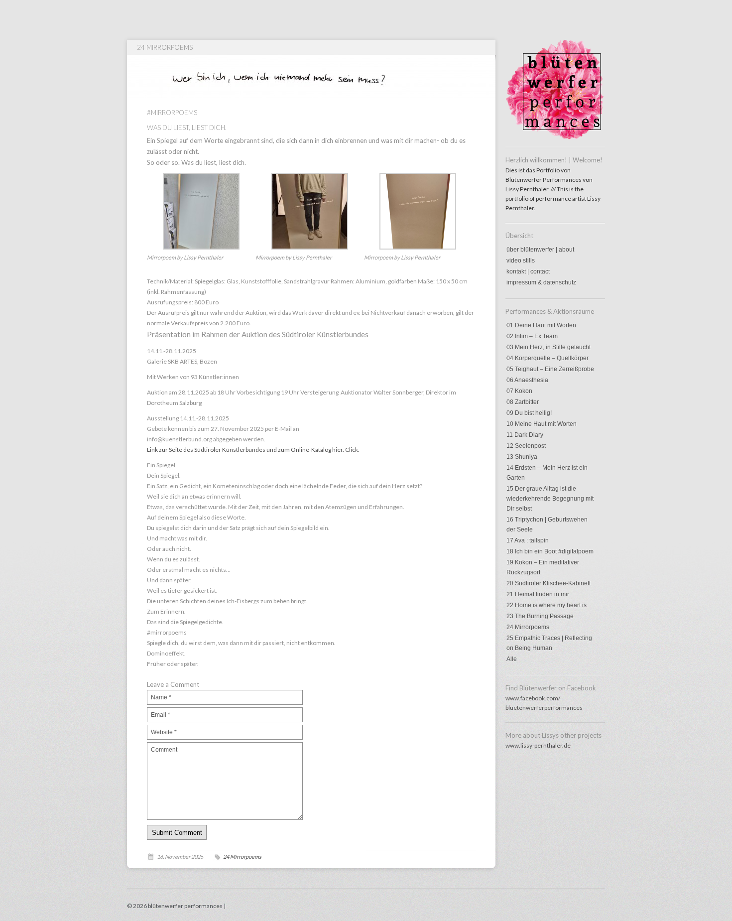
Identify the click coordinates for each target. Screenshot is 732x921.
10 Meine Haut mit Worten (541, 423)
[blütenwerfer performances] (555, 137)
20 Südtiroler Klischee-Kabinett (548, 583)
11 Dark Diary (524, 434)
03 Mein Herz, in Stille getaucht (548, 347)
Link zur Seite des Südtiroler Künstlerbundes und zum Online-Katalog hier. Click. (253, 449)
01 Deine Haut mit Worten (541, 325)
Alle (511, 659)
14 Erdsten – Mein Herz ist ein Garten (547, 472)
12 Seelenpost (526, 445)
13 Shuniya (521, 456)
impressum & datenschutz (541, 282)
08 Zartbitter (522, 401)
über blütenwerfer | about (540, 249)
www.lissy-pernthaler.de (538, 745)
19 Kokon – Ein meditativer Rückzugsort (542, 567)
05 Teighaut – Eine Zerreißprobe (550, 369)
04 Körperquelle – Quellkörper (547, 358)
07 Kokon (519, 391)
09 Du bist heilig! (529, 412)
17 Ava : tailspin (527, 540)
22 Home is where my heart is (546, 605)
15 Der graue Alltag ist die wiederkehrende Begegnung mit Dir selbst (550, 498)
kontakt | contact (528, 271)
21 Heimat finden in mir (537, 594)
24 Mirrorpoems (527, 627)
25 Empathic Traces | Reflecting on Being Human (549, 643)
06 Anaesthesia (527, 380)
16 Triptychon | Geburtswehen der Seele (547, 524)
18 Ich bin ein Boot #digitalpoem (550, 551)
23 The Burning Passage (540, 616)
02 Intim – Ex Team (532, 336)
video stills (520, 260)
